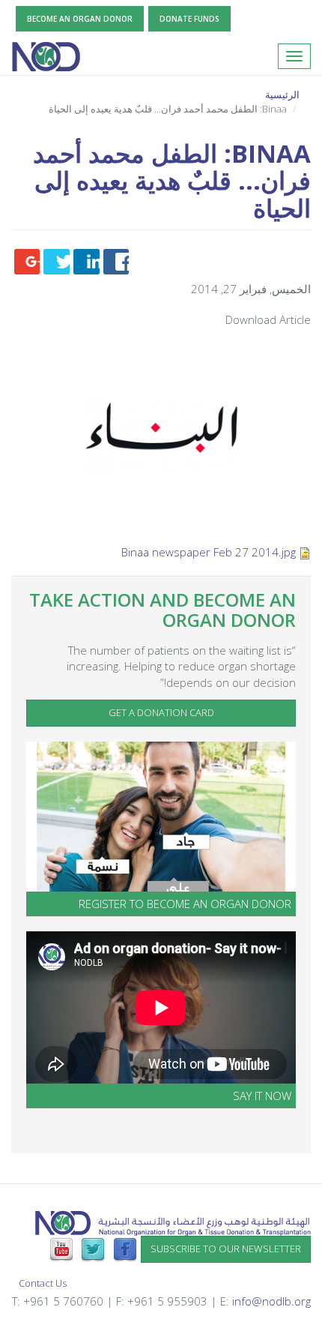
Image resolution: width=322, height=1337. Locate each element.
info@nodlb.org (271, 1301)
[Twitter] (93, 1248)
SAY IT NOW (262, 1095)
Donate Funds (189, 18)
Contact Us (43, 1283)
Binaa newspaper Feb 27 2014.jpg (208, 551)
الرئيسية (282, 94)
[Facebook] (125, 1248)
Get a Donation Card (161, 712)
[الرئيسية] (45, 56)
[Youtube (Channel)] (61, 1248)
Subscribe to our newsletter (226, 1248)
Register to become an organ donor (185, 903)
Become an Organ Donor (80, 18)
